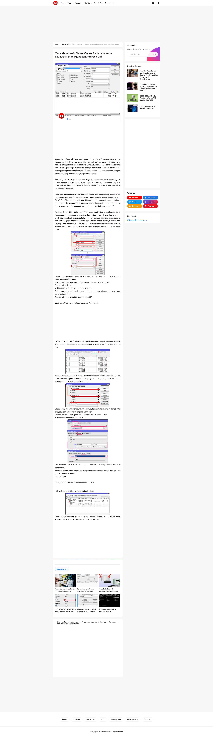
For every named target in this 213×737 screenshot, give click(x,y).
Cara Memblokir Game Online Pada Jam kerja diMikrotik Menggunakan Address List (86, 592)
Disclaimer (90, 719)
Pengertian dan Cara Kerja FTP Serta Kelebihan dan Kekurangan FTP (64, 591)
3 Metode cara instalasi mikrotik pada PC (107, 610)
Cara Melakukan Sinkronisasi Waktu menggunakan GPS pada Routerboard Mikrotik (65, 611)
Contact (77, 719)
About (64, 719)
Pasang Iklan (116, 719)
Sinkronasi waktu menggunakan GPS (79, 482)
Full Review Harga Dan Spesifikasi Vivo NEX (148, 107)
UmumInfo (106, 732)
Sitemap (147, 719)
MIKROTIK (63, 70)
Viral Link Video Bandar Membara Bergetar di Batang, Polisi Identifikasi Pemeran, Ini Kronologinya (149, 75)
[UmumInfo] (55, 3)
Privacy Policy (132, 719)
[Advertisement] (106, 24)
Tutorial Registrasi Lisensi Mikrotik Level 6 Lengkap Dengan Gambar (86, 611)
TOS (103, 719)
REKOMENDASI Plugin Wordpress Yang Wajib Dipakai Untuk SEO (148, 98)
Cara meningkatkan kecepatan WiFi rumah (81, 303)
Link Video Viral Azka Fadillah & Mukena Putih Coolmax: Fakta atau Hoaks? (148, 88)
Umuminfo (59, 159)
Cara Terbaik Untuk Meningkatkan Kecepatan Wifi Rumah (108, 591)
